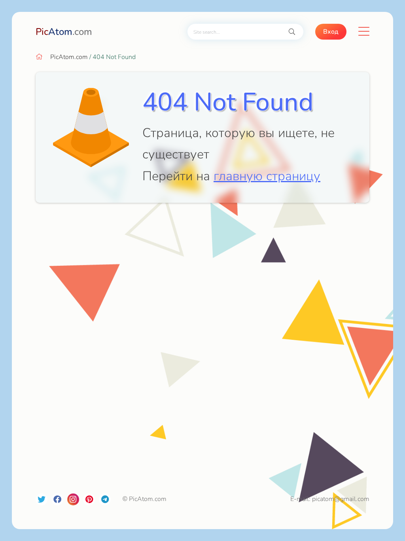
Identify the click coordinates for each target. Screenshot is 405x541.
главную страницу (267, 176)
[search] (291, 32)
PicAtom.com (69, 57)
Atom (64, 31)
